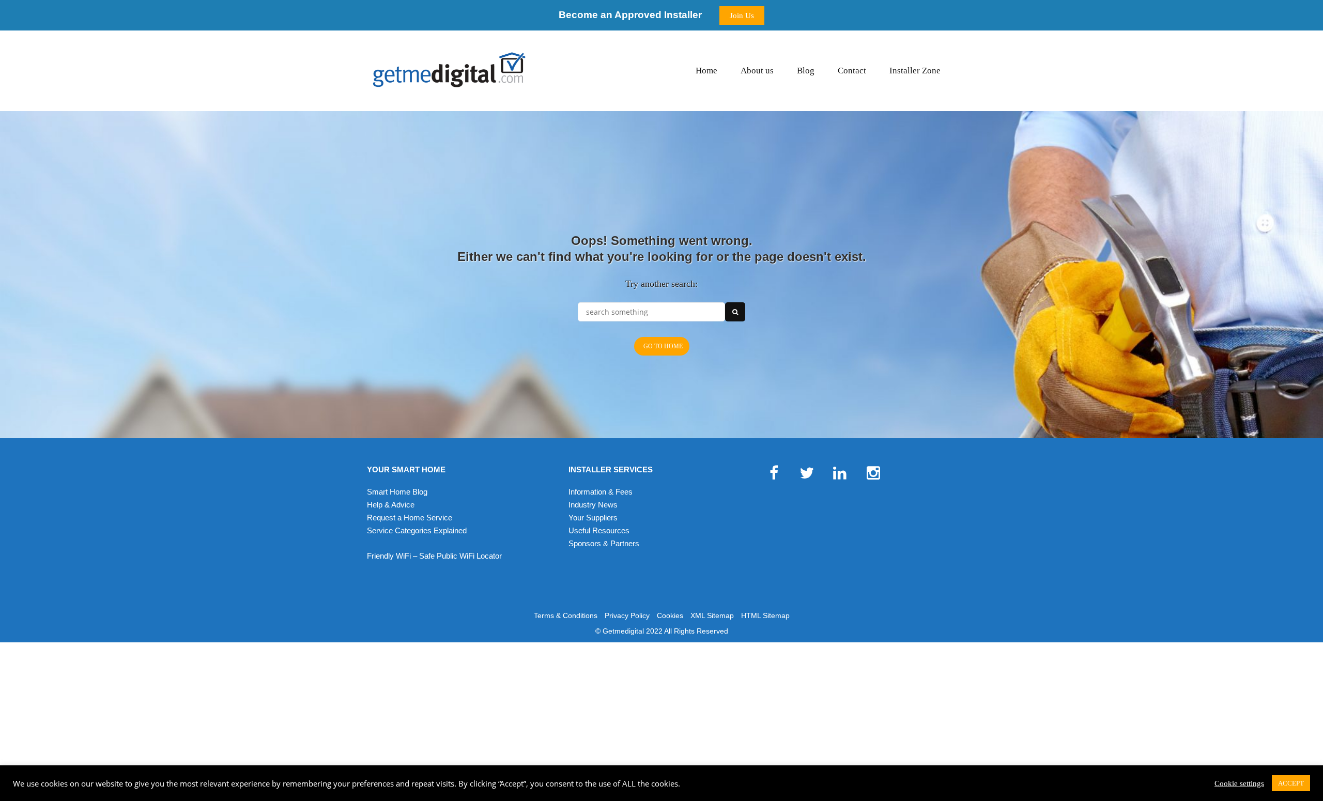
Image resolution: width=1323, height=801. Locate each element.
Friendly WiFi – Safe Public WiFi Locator (434, 555)
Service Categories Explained (417, 530)
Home (706, 70)
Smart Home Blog (397, 491)
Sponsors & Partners (603, 543)
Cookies (670, 615)
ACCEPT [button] (1291, 783)
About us (757, 70)
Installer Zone (915, 70)
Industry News (593, 504)
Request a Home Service (409, 517)
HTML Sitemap (765, 615)
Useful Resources (598, 530)
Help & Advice (390, 504)
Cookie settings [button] (1239, 783)
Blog (805, 70)
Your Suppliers (593, 517)
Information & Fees (600, 491)
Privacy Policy (627, 615)
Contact (852, 70)
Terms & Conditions (565, 615)
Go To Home (663, 346)
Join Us (742, 15)
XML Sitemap (712, 615)
